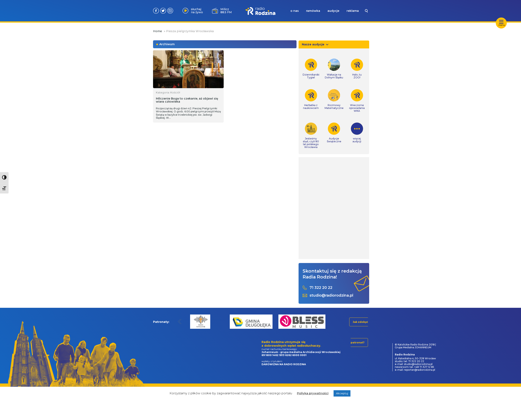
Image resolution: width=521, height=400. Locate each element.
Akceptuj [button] (342, 393)
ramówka (313, 11)
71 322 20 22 (321, 288)
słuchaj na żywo (197, 10)
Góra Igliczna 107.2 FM (226, 10)
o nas (294, 11)
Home (157, 31)
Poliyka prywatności (312, 393)
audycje (333, 11)
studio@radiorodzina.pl (331, 295)
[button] (180, 321)
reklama (353, 11)
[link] (311, 69)
